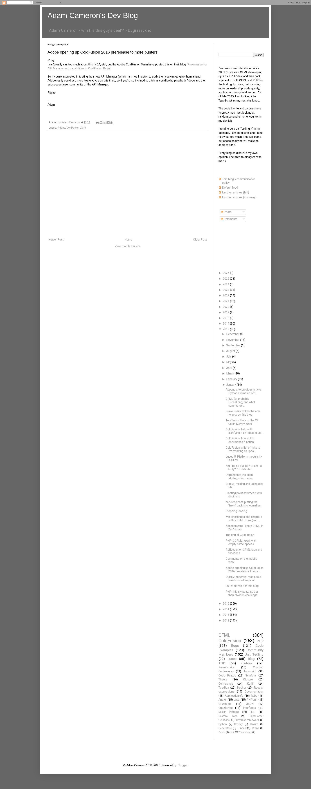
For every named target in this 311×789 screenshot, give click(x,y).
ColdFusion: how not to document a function (240, 440)
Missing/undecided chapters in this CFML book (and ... (244, 518)
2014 (226, 609)
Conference (225, 683)
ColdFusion (229, 640)
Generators (225, 728)
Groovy (238, 724)
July (229, 356)
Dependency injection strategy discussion (239, 476)
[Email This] (97, 122)
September (233, 345)
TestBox (223, 687)
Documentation (254, 691)
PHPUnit (252, 699)
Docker (241, 687)
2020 (226, 306)
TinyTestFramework (247, 720)
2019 (226, 312)
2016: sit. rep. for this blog (242, 586)
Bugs (235, 645)
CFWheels (224, 704)
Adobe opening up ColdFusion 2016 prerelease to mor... (244, 569)
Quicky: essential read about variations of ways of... (243, 578)
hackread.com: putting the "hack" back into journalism (244, 503)
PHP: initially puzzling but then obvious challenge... (242, 593)
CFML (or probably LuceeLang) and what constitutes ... (240, 402)
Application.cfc (234, 695)
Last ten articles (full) (235, 192)
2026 (226, 273)
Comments (230, 219)
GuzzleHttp (225, 707)
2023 (226, 290)
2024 (226, 284)
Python (222, 724)
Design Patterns (228, 711)
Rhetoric (246, 663)
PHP (260, 641)
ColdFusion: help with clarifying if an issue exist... (244, 431)
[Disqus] (128, 184)
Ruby (254, 695)
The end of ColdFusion (240, 535)
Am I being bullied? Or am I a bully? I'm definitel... (244, 467)
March (230, 373)
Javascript (249, 671)
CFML (224, 635)
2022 (226, 295)
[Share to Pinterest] (111, 122)
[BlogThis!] (101, 122)
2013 (226, 614)
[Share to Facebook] (108, 122)
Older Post (200, 239)
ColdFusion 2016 (76, 127)
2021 (226, 301)
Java (237, 699)
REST (253, 711)
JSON (250, 704)
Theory (222, 679)
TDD (221, 663)
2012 (226, 620)
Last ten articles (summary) (239, 197)
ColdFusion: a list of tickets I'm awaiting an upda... (243, 449)
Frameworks (226, 667)
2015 (226, 603)
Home (128, 239)
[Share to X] (104, 122)
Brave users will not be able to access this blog (243, 412)
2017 (226, 323)
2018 (226, 318)
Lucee (231, 659)
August (231, 351)
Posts (227, 212)
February (232, 379)
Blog (251, 659)
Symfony (250, 675)
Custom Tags (227, 716)
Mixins (255, 728)
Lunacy (242, 728)
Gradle (221, 732)
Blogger (182, 765)
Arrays (222, 699)
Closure (248, 679)
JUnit (232, 732)
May (229, 362)
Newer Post (56, 239)
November (233, 339)
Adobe (61, 127)
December (233, 334)
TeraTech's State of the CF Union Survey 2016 (242, 422)
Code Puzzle (227, 675)
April (229, 368)
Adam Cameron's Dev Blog (93, 15)
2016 (226, 329)
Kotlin (250, 683)
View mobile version (128, 246)
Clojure (254, 724)
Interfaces (249, 707)
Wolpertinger (245, 732)
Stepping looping (236, 511)
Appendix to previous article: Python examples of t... (244, 391)
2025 (226, 278)
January (231, 384)
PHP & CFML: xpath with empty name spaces (241, 542)
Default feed (230, 187)
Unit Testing (254, 654)
